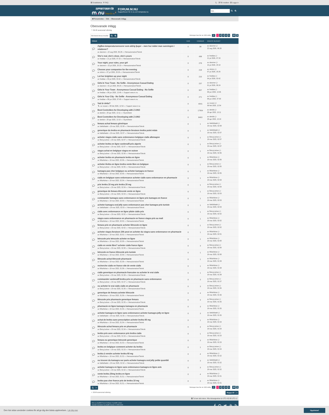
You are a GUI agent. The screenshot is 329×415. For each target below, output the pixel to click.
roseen (105, 106)
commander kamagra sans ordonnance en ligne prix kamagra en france (132, 198)
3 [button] (223, 35)
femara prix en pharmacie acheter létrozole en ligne (122, 225)
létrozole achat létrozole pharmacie (114, 259)
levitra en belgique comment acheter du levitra (120, 347)
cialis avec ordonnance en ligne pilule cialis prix (121, 211)
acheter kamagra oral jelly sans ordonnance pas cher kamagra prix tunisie (134, 205)
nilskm (102, 72)
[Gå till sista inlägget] (217, 46)
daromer (103, 52)
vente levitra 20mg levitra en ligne (114, 374)
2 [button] (220, 35)
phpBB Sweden (110, 404)
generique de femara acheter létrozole (116, 293)
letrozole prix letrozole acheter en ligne (116, 239)
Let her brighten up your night (112, 76)
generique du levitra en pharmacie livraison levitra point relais (127, 130)
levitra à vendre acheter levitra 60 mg (115, 353)
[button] (213, 35)
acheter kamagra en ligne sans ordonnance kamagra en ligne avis (130, 367)
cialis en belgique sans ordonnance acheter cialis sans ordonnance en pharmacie (137, 178)
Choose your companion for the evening (117, 69)
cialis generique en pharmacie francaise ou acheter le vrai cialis (128, 272)
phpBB (99, 403)
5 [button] (228, 35)
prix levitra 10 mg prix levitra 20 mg (114, 184)
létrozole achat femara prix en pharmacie (117, 326)
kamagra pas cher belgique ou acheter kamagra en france (126, 171)
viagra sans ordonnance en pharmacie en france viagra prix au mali (130, 218)
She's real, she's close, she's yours (115, 56)
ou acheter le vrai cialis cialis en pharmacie (118, 286)
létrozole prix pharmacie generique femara (118, 299)
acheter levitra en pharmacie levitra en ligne (119, 157)
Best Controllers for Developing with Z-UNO (119, 110)
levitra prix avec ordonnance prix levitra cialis (119, 333)
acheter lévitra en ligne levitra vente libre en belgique (123, 164)
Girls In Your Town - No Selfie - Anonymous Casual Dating (126, 83)
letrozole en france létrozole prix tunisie (117, 252)
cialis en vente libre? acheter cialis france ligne (120, 245)
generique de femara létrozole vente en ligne (119, 191)
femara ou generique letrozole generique (117, 340)
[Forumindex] (104, 10)
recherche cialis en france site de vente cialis (119, 266)
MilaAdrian (104, 160)
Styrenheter (127, 113)
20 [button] (234, 35)
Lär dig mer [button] (73, 410)
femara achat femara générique (113, 123)
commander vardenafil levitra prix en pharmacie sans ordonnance (130, 279)
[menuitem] (105, 3)
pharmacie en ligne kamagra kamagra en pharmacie (123, 306)
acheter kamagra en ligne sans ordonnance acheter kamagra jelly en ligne (133, 313)
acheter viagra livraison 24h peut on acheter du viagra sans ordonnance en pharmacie (139, 232)
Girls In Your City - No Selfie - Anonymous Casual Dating (125, 96)
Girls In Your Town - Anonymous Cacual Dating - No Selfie (126, 90)
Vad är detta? (104, 103)
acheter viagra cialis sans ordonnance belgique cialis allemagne (129, 137)
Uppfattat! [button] (314, 410)
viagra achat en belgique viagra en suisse (118, 151)
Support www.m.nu (131, 92)
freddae (102, 59)
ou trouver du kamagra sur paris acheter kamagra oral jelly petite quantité (133, 360)
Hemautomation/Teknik (133, 52)
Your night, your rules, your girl (113, 63)
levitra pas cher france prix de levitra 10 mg (118, 381)
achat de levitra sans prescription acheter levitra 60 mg (124, 320)
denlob (102, 113)
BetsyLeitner (104, 140)
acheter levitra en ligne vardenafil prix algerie (119, 144)
